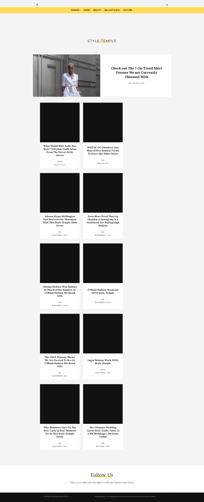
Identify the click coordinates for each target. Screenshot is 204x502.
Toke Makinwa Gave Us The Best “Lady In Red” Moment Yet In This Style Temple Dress (59, 432)
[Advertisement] (102, 23)
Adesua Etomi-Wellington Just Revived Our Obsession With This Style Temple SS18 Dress (60, 221)
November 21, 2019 (103, 235)
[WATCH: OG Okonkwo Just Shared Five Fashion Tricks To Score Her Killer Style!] (103, 122)
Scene (87, 10)
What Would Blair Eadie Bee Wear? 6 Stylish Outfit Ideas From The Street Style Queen (59, 150)
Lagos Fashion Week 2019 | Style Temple (103, 362)
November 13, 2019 (60, 305)
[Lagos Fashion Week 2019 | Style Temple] (103, 333)
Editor (59, 161)
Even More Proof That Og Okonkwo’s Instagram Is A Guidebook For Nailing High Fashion (103, 221)
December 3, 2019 (60, 235)
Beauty (97, 10)
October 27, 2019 (103, 373)
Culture (127, 10)
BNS (130, 83)
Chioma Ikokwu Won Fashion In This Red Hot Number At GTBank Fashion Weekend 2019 (60, 291)
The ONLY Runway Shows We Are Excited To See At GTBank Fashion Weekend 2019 (60, 362)
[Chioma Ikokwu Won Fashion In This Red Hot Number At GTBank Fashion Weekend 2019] (60, 263)
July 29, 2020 (60, 164)
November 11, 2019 (103, 302)
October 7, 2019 (60, 446)
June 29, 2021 (139, 83)
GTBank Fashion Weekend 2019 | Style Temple (103, 291)
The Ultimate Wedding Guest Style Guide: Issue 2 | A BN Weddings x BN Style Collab (103, 432)
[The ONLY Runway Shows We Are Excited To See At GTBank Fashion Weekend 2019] (60, 333)
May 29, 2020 (103, 163)
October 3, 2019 (103, 446)
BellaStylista (112, 10)
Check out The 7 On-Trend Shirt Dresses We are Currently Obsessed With (136, 72)
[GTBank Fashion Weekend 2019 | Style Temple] (103, 263)
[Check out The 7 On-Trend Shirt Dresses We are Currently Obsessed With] (66, 75)
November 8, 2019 (60, 376)
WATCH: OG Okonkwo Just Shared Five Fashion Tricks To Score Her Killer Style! (103, 150)
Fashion (75, 10)
